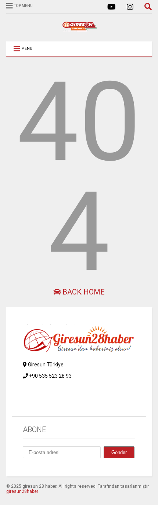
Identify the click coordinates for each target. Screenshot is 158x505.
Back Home (83, 292)
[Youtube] (111, 7)
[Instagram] (130, 7)
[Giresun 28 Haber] (79, 28)
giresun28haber (22, 491)
